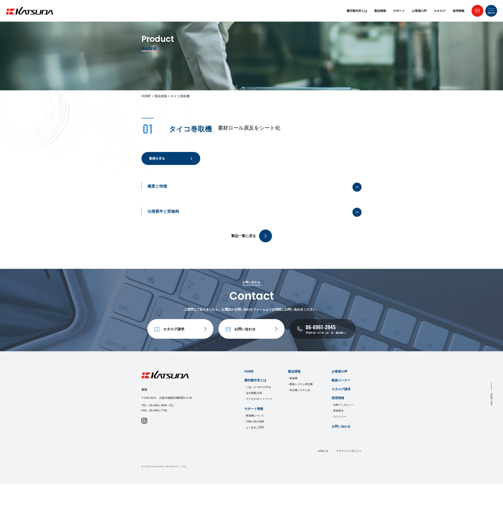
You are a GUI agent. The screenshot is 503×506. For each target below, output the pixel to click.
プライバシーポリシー (349, 450)
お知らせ (323, 450)
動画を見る (157, 158)
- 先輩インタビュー (343, 404)
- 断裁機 (292, 378)
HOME (146, 96)
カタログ (440, 10)
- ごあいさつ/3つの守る (257, 387)
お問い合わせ (341, 426)
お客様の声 (419, 10)
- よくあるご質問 (254, 427)
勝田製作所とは (357, 10)
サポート (399, 10)
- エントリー (339, 416)
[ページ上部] (491, 393)
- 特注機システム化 (299, 390)
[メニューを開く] (491, 11)
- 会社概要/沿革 (253, 393)
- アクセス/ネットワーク (258, 398)
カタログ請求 (341, 389)
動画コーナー (341, 380)
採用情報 (458, 10)
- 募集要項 (337, 410)
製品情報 (380, 10)
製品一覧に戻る (243, 236)
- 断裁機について (254, 415)
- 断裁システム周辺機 (300, 384)
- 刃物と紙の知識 (254, 421)
